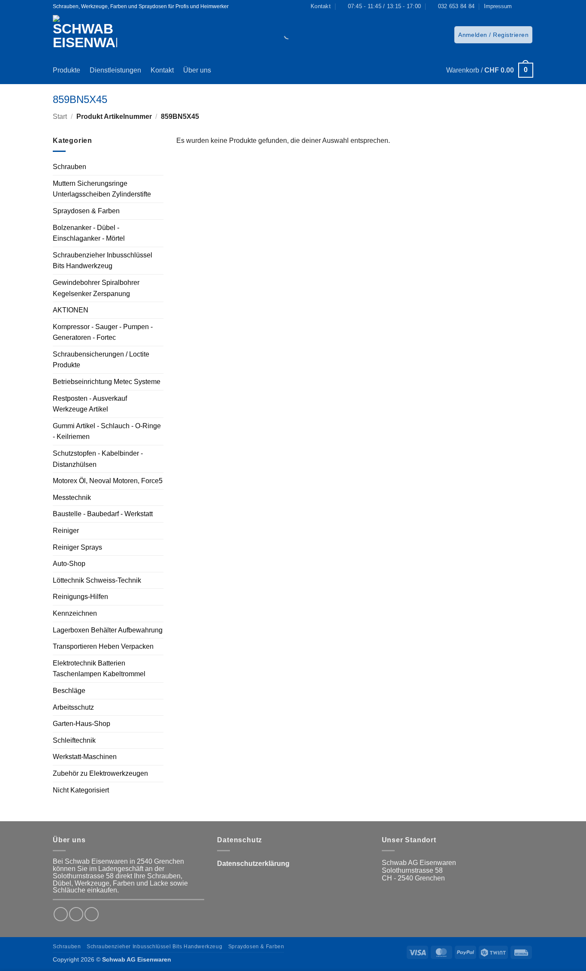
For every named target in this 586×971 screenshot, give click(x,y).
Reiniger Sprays (77, 547)
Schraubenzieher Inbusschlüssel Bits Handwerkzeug (102, 260)
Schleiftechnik (74, 740)
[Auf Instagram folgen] (529, 6)
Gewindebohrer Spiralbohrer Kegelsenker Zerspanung (96, 288)
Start (60, 116)
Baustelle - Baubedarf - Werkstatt (103, 513)
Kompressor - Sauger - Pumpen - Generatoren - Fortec (103, 332)
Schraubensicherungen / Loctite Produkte (101, 360)
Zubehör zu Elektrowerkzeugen (100, 773)
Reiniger (66, 530)
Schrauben (69, 166)
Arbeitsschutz (73, 707)
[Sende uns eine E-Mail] (92, 914)
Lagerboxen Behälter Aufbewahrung (108, 630)
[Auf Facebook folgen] (520, 6)
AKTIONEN (70, 310)
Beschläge (69, 690)
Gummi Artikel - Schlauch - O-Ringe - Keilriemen (107, 431)
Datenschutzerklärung (253, 863)
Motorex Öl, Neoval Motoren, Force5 (108, 480)
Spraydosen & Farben (86, 211)
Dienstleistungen (115, 70)
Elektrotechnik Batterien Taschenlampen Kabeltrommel (99, 668)
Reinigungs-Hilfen (80, 596)
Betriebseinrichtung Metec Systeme (106, 381)
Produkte (66, 70)
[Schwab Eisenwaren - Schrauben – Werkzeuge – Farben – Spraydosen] (88, 34)
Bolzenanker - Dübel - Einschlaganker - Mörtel (89, 233)
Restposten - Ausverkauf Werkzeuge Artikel (90, 404)
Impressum (498, 6)
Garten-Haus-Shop (81, 723)
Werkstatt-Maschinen (85, 756)
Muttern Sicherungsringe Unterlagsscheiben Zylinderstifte (102, 189)
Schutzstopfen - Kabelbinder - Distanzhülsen (98, 459)
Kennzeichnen (75, 613)
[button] (493, 34)
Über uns (197, 70)
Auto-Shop (69, 563)
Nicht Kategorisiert (81, 790)
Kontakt (162, 70)
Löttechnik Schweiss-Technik (97, 580)
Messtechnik (72, 497)
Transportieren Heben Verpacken (103, 646)
